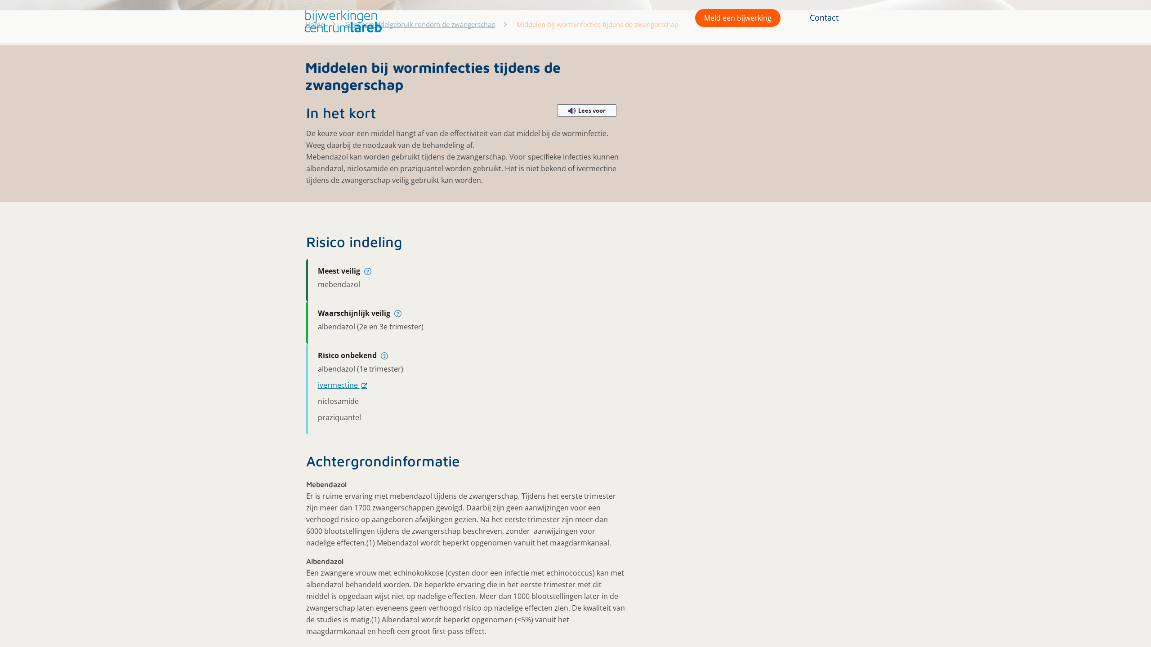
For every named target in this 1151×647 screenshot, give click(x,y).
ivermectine (339, 385)
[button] (341, 21)
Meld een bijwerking (738, 18)
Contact (824, 17)
